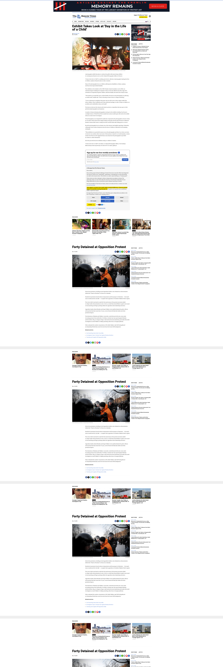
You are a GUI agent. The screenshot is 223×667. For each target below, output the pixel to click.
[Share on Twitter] (118, 34)
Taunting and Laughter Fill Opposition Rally (96, 337)
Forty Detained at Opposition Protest (99, 247)
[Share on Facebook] (116, 34)
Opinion (97, 21)
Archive (114, 21)
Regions (87, 21)
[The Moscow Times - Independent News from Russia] (84, 16)
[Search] (150, 21)
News (75, 21)
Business (92, 21)
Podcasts (109, 21)
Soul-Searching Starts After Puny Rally (94, 333)
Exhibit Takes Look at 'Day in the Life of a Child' (99, 27)
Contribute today (143, 17)
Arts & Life (102, 21)
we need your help (91, 185)
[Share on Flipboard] (127, 34)
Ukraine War (81, 21)
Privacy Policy (96, 161)
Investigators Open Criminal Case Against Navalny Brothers (99, 335)
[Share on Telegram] (120, 34)
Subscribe (125, 159)
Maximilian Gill (76, 33)
